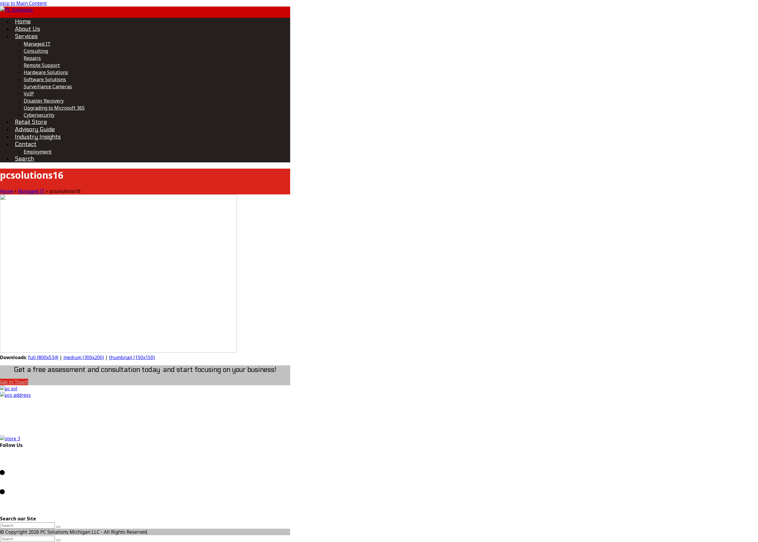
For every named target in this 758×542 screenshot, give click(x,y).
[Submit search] (58, 540)
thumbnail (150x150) (132, 357)
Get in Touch (14, 382)
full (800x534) (43, 357)
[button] (24, 158)
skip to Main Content (23, 3)
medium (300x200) (83, 357)
